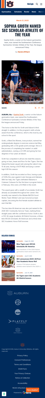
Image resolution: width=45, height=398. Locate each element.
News (34, 12)
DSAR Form (22, 369)
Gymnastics (19, 241)
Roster (26, 12)
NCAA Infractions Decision (22, 388)
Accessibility (22, 383)
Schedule (18, 12)
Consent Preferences (23, 360)
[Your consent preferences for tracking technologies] (4, 394)
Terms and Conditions (22, 364)
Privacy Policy (22, 355)
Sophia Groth (19, 115)
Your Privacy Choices (22, 373)
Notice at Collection (22, 378)
